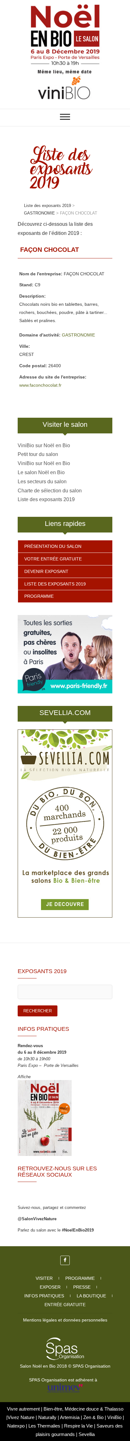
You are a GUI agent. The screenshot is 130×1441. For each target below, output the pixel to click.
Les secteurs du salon (42, 481)
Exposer (50, 1287)
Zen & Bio (94, 1417)
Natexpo (16, 1425)
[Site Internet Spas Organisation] (65, 1340)
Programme (39, 596)
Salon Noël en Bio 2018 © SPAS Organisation (65, 1366)
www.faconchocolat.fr (40, 385)
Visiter (44, 1278)
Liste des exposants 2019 (46, 499)
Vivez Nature (22, 1417)
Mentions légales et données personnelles (65, 1319)
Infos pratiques (44, 1295)
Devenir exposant (46, 571)
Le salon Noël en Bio (41, 472)
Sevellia (87, 1434)
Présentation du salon (52, 546)
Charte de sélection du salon (50, 490)
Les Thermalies (44, 1425)
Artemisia (70, 1417)
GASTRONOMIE (78, 334)
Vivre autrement (24, 1409)
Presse (82, 1287)
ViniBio (115, 1417)
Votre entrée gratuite (53, 558)
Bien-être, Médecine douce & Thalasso (83, 1409)
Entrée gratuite (65, 1304)
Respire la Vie (78, 1425)
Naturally (48, 1417)
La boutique (91, 1295)
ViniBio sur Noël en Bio (44, 445)
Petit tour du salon (38, 454)
